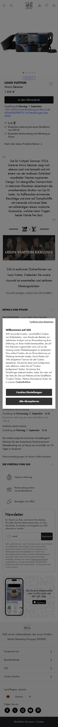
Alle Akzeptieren (29, 401)
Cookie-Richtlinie (23, 382)
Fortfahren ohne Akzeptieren (41, 322)
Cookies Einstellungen (29, 392)
